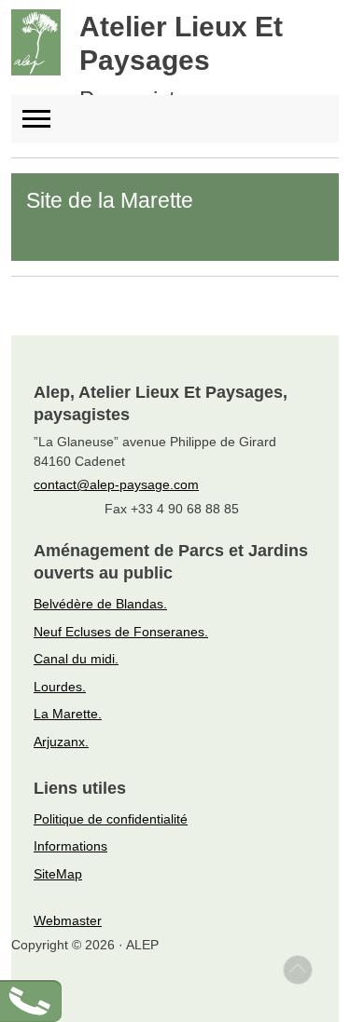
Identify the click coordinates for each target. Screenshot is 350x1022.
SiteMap (58, 873)
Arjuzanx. (61, 741)
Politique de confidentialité (111, 818)
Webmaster (68, 920)
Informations (70, 845)
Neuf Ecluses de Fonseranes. (121, 631)
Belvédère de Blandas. (100, 603)
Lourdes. (60, 686)
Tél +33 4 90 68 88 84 (67, 993)
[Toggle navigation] (44, 118)
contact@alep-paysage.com (116, 484)
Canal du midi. (76, 658)
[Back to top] (298, 970)
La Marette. (68, 713)
